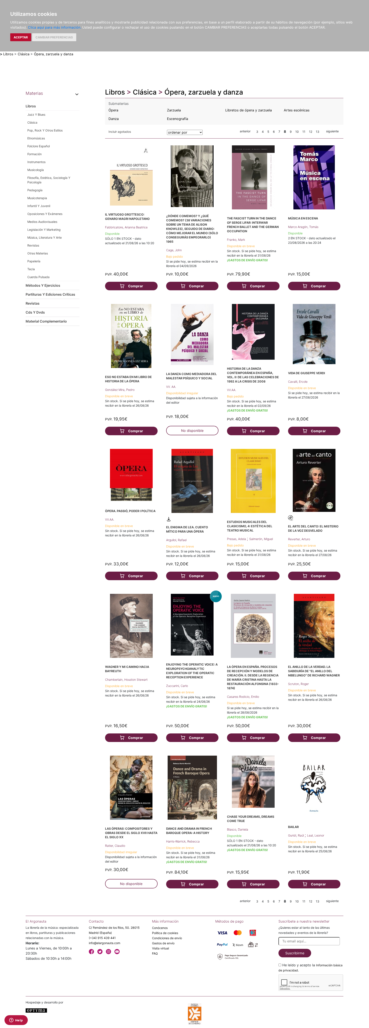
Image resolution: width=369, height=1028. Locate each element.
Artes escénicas (296, 110)
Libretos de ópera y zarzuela (248, 110)
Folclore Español (38, 146)
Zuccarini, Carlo (177, 686)
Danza (113, 119)
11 (303, 131)
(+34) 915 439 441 (102, 938)
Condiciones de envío (167, 938)
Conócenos (160, 928)
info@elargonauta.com (104, 943)
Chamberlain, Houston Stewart (126, 679)
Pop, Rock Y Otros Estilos (45, 130)
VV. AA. (171, 386)
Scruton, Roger (298, 684)
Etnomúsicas (36, 138)
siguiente (332, 131)
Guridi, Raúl (296, 835)
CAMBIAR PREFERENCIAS (54, 37)
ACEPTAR (21, 37)
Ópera (113, 110)
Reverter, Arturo (299, 539)
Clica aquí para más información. (54, 27)
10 (297, 131)
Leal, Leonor (315, 835)
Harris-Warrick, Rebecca (183, 841)
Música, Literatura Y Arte (44, 237)
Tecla (31, 269)
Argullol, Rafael (176, 540)
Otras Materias (37, 253)
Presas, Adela (237, 539)
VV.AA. (231, 390)
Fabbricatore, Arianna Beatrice (126, 227)
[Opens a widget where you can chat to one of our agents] (16, 1020)
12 (310, 131)
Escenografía (177, 119)
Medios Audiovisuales (42, 221)
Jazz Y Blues (36, 114)
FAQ (155, 953)
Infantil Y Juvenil (38, 206)
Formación (34, 154)
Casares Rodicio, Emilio (243, 696)
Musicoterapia (37, 198)
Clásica (23, 54)
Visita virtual (160, 948)
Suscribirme (294, 953)
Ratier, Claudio (115, 845)
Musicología (35, 170)
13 (317, 131)
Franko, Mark (236, 239)
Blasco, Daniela (237, 829)
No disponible (192, 430)
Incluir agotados (119, 131)
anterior (245, 131)
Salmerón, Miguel (261, 539)
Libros (8, 54)
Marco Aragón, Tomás (303, 227)
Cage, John (174, 250)
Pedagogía (34, 190)
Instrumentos (36, 162)
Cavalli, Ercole (298, 381)
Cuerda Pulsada (38, 277)
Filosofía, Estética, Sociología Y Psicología (48, 180)
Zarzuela (174, 110)
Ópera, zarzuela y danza (53, 54)
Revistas (33, 245)
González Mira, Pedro (120, 389)
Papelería (33, 261)
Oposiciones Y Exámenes (44, 214)
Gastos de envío (163, 943)
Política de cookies (165, 933)
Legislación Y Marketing (44, 229)
